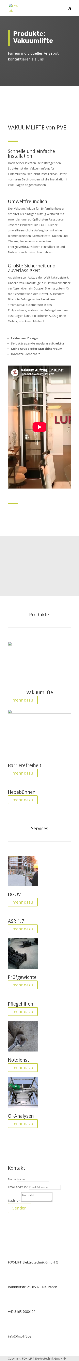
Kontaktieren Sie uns (32, 576)
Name (12, 1179)
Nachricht (14, 1200)
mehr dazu (22, 700)
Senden (19, 1208)
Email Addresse (18, 1187)
